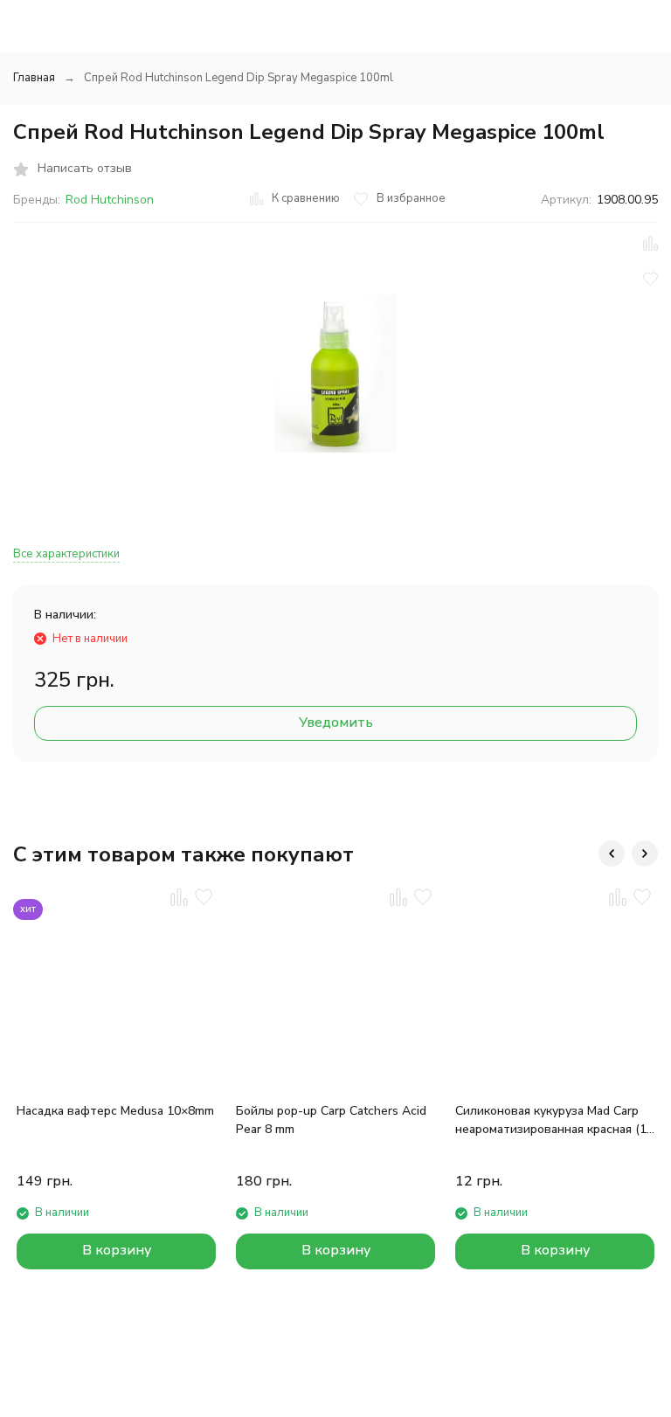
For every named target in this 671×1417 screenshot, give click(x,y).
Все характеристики (66, 554)
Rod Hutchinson (110, 199)
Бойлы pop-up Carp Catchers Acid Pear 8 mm (331, 1119)
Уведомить (336, 722)
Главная (34, 78)
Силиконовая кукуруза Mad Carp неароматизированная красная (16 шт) (554, 1120)
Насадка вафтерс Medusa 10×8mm (115, 1110)
